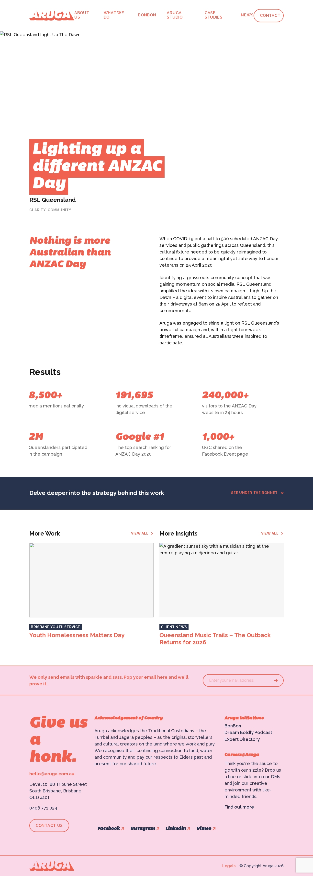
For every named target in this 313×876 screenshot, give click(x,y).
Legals (228, 866)
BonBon (147, 15)
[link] (142, 533)
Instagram (143, 828)
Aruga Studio (174, 15)
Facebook (109, 828)
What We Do (114, 15)
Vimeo (204, 828)
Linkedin (176, 828)
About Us (81, 15)
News (247, 15)
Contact (270, 15)
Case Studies (214, 15)
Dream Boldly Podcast (248, 732)
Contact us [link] (49, 825)
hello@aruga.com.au (51, 773)
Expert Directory (242, 739)
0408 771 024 (43, 807)
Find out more (239, 807)
